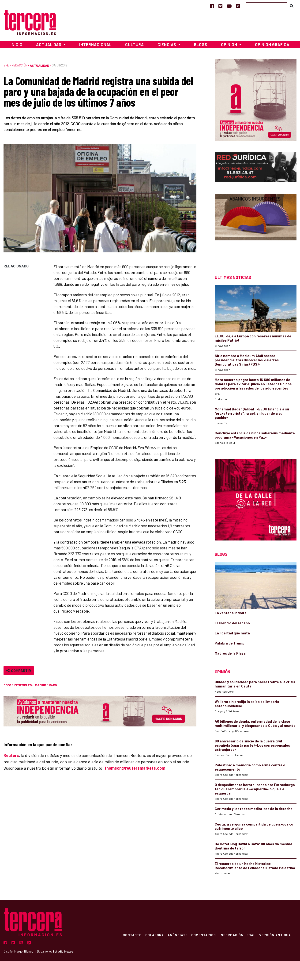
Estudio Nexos (62, 951)
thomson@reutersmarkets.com (135, 768)
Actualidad (39, 65)
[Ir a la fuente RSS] (238, 6)
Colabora (154, 935)
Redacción (19, 65)
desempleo (23, 685)
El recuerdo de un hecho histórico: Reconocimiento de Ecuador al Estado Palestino (255, 865)
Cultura (134, 44)
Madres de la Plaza (230, 653)
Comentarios (203, 935)
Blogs (200, 44)
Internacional (95, 44)
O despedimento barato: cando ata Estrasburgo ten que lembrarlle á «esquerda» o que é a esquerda (255, 789)
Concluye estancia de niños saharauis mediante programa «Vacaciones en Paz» (255, 435)
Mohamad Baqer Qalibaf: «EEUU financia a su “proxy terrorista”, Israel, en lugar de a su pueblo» (252, 413)
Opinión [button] (229, 44)
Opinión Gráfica (272, 44)
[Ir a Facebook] (212, 6)
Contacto (132, 935)
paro (53, 685)
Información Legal (237, 935)
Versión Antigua (275, 935)
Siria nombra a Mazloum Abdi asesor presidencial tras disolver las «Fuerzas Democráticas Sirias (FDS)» (247, 360)
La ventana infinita (231, 613)
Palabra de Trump (229, 643)
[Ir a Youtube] (229, 6)
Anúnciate (178, 935)
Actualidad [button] (49, 44)
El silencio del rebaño (232, 623)
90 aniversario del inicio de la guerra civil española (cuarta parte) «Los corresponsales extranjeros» (252, 745)
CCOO (7, 685)
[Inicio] (30, 21)
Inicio (16, 44)
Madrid (40, 685)
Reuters (11, 755)
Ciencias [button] (167, 44)
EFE (6, 65)
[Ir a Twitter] (220, 6)
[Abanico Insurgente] (255, 226)
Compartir (20, 670)
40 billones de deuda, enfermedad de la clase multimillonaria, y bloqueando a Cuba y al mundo (255, 723)
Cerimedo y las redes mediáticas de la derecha (253, 809)
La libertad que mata (232, 633)
